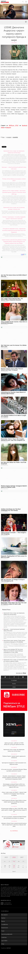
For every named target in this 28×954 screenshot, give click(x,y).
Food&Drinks (4, 924)
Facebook (24, 125)
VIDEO (14, 687)
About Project (5, 884)
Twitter (2, 127)
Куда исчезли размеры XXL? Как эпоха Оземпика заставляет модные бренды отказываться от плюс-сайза (13, 650)
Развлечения (4, 927)
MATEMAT (9, 948)
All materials (14, 830)
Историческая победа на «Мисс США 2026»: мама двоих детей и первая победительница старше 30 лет (14, 810)
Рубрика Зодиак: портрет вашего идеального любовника (14, 756)
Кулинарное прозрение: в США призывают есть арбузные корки (14, 763)
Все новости (4, 914)
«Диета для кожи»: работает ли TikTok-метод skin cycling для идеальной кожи (14, 743)
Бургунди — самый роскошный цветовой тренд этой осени (14, 629)
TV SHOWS (14, 680)
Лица (2, 944)
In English (8, 137)
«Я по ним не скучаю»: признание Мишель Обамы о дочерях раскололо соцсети (14, 770)
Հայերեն (15, 137)
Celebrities (4, 937)
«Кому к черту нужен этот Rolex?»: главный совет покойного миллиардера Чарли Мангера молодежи (14, 793)
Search (14, 871)
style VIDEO (4, 940)
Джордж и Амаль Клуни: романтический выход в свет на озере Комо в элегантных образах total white (14, 824)
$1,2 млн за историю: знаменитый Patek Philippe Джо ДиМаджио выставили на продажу (14, 817)
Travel (2, 931)
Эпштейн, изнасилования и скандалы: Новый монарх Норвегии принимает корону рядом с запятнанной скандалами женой (14, 777)
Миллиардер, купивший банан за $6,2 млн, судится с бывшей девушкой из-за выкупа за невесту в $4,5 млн (14, 785)
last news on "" (21, 673)
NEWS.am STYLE (13, 125)
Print (3, 137)
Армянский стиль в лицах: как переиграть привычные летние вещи (14, 613)
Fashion (3, 918)
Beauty (3, 921)
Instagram (8, 127)
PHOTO (14, 683)
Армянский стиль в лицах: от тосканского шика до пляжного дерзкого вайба (15, 660)
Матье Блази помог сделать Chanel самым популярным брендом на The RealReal (14, 641)
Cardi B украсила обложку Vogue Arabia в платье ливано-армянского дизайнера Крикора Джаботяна (14, 802)
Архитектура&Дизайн (6, 934)
